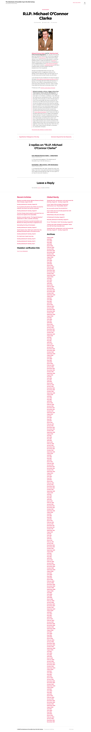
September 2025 (51, 255)
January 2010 (50, 563)
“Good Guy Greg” (53, 53)
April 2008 (49, 597)
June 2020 (49, 358)
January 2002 (50, 718)
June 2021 (49, 339)
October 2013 (50, 489)
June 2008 (49, 594)
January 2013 (50, 504)
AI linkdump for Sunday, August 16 (55, 217)
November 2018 (51, 389)
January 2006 (50, 641)
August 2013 (50, 492)
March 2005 (50, 658)
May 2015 (49, 458)
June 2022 (49, 319)
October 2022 (50, 312)
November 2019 (51, 370)
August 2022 (50, 316)
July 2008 (49, 592)
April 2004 (49, 676)
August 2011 (50, 532)
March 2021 (50, 344)
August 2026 (50, 237)
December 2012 (51, 505)
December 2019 (51, 368)
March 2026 (50, 245)
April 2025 (49, 263)
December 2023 (51, 289)
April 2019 (49, 381)
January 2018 (50, 406)
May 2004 (49, 674)
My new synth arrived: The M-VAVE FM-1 (57, 208)
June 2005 (49, 653)
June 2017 (49, 417)
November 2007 (51, 605)
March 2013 (50, 501)
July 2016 (49, 435)
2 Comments (54, 22)
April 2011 (49, 538)
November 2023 (51, 291)
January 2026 (50, 249)
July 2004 (49, 671)
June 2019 (49, 378)
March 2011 (49, 540)
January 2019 (50, 386)
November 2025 (51, 252)
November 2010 (51, 546)
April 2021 (49, 342)
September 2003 (51, 685)
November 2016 (51, 429)
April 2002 (49, 713)
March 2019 (50, 383)
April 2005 (49, 656)
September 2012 (51, 510)
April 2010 (49, 558)
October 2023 (50, 293)
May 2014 (49, 478)
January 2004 (50, 679)
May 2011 (49, 537)
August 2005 (50, 649)
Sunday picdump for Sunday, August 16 (27, 204)
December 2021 (51, 329)
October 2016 (50, 430)
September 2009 (51, 569)
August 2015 (50, 453)
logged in (39, 187)
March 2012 (50, 520)
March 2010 (50, 560)
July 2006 (49, 631)
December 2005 (51, 643)
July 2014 (49, 474)
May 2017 (49, 419)
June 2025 (49, 260)
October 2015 (50, 450)
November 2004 (51, 664)
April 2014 (49, 479)
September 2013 (51, 491)
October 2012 (50, 509)
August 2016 (50, 433)
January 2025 (50, 268)
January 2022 (50, 327)
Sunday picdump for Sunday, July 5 (26, 243)
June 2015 (49, 456)
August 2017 (50, 414)
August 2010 (50, 551)
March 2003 (50, 695)
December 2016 (51, 427)
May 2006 (49, 635)
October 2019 (50, 371)
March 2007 (50, 618)
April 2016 (49, 440)
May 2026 (49, 242)
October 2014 (50, 469)
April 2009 (49, 577)
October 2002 (50, 703)
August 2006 (50, 630)
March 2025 (50, 265)
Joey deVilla (38, 22)
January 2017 (50, 425)
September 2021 (51, 334)
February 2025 (50, 267)
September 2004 (51, 667)
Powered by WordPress (49, 729)
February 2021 (50, 345)
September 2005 (51, 648)
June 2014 (49, 476)
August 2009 (50, 571)
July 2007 (49, 612)
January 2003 (50, 699)
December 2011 (50, 525)
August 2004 (50, 669)
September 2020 (51, 353)
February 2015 (50, 463)
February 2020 (50, 365)
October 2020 (50, 352)
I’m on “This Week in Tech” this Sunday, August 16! (60, 222)
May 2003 (49, 692)
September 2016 (51, 432)
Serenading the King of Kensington (26, 225)
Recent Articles (24, 197)
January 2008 (50, 602)
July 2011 (49, 533)
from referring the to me (47, 79)
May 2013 (49, 497)
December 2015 (51, 447)
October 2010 (50, 548)
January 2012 (50, 524)
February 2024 (50, 286)
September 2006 (51, 628)
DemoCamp (42, 57)
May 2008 (49, 595)
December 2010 (51, 545)
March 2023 (50, 304)
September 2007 (51, 609)
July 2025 (49, 258)
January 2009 (50, 582)
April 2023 (49, 303)
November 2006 (51, 625)
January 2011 (50, 543)
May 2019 (49, 380)
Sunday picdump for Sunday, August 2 (27, 227)
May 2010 (49, 556)
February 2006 (50, 640)
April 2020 (49, 361)
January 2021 (50, 347)
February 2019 (50, 384)
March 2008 (50, 599)
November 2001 (51, 721)
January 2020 (50, 366)
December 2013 (51, 486)
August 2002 (50, 707)
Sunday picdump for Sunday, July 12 (26, 241)
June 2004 (49, 672)
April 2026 (49, 244)
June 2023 (49, 299)
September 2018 (51, 393)
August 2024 (50, 276)
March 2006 (50, 638)
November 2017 (51, 409)
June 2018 (49, 397)
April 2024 (49, 283)
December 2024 (51, 270)
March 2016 (50, 442)
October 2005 (50, 646)
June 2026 (49, 240)
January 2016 (50, 445)
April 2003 (49, 694)
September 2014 (51, 471)
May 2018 (49, 399)
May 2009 (49, 576)
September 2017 (51, 412)
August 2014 (50, 473)
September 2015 (51, 452)
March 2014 (50, 481)
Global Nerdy (53, 197)
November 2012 (51, 507)
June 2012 (49, 515)
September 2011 (51, 530)
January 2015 (50, 465)
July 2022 (49, 317)
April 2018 (49, 401)
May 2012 (49, 517)
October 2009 (50, 568)
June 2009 (49, 574)
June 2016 (49, 437)
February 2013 (50, 502)
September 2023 (51, 294)
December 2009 (51, 564)
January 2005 (50, 661)
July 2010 (49, 553)
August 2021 (50, 335)
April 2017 (49, 420)
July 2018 (49, 396)
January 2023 (50, 308)
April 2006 (49, 636)
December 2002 (51, 700)
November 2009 (51, 566)
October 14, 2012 (46, 22)
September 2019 (51, 373)
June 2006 (49, 633)
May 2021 (49, 340)
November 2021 (51, 330)
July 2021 (49, 337)
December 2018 (51, 388)
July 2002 (49, 708)
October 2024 (50, 273)
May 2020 (49, 360)
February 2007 (50, 620)
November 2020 (51, 350)
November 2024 (51, 272)
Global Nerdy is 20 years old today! (55, 214)
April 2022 (49, 322)
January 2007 (50, 622)
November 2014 (51, 468)
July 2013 (49, 494)
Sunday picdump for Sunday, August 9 (27, 210)
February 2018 (50, 404)
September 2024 (51, 275)
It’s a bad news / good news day (25, 236)
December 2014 (51, 466)
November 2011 (51, 527)
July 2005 (49, 651)
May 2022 (49, 321)
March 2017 (50, 422)
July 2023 (49, 298)
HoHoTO (54, 60)
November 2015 (51, 448)
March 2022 (50, 324)
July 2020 (49, 357)
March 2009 (50, 579)
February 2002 (50, 717)
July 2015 (49, 455)
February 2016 (50, 443)
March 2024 (50, 285)
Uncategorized (45, 9)
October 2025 (50, 253)
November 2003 (51, 682)
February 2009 (50, 581)
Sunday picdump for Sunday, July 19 (26, 238)
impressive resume (49, 65)
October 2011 (50, 528)
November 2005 (51, 645)
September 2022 (51, 314)
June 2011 (49, 535)
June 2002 (49, 710)
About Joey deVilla (76, 2)
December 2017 (51, 407)
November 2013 (51, 488)
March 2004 (50, 677)
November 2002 (51, 702)
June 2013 (49, 496)
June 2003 (49, 690)
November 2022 (51, 311)
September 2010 (51, 550)
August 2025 (50, 257)
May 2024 (49, 281)
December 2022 (51, 309)
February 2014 (50, 483)
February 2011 (50, 541)
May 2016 (49, 438)
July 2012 (49, 514)
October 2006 (50, 627)
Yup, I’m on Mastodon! (22, 251)
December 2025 (51, 250)
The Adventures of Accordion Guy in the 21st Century (20, 1)
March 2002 (50, 715)
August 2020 (50, 355)
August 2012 (50, 512)
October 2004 (50, 666)
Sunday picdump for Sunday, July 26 (26, 233)
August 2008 (50, 591)
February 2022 (50, 325)
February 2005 (50, 659)
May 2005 (49, 654)
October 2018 (50, 391)
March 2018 (50, 402)
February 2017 (50, 424)
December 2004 (51, 663)
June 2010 (49, 555)
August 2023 (50, 296)
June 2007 (49, 613)
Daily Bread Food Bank (51, 63)
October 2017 (50, 411)
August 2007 (50, 610)
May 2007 (49, 615)
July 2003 (49, 689)
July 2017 (49, 416)
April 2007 (49, 617)
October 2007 (50, 607)
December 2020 (51, 348)
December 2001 (51, 720)
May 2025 (49, 262)
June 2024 (49, 280)
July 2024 (49, 278)
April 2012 (49, 519)
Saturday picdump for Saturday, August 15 (57, 219)
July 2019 (49, 376)
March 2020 (50, 363)
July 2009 (49, 573)
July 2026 (49, 239)
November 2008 (51, 586)
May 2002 (49, 712)
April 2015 (49, 460)
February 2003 (50, 697)
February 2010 (50, 561)
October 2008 (50, 587)
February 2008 (50, 600)
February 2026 (50, 247)
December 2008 (51, 584)
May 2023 (49, 301)
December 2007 (51, 604)
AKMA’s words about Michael (48, 87)
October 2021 (50, 332)
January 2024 (50, 288)
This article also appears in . (42, 129)
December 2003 (51, 681)
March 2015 (50, 461)
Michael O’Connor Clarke (38, 53)
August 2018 (50, 394)
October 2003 (50, 684)
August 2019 (50, 375)
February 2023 (50, 306)
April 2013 (49, 499)
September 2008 (51, 589)
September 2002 (51, 705)
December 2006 (51, 623)
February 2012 (50, 522)
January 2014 (50, 484)
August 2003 (50, 687)
